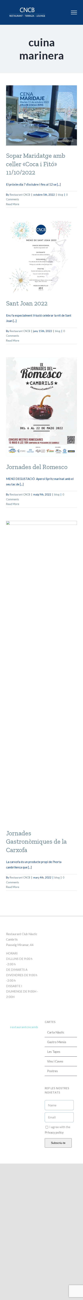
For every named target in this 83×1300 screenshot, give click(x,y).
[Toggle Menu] (74, 12)
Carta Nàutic (55, 1032)
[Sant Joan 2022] (41, 257)
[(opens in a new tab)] (70, 933)
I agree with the (57, 1129)
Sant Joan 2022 (27, 303)
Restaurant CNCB (20, 194)
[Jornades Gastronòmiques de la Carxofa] (41, 672)
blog (60, 194)
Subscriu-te (58, 1142)
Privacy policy (54, 1132)
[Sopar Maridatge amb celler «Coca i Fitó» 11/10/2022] (41, 115)
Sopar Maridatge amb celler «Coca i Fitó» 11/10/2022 (35, 164)
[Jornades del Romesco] (41, 407)
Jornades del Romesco (36, 467)
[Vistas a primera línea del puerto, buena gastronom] (22, 1067)
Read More (12, 204)
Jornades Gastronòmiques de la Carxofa (36, 841)
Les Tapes (53, 1051)
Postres (52, 1071)
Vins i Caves (55, 1061)
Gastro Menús (56, 1042)
